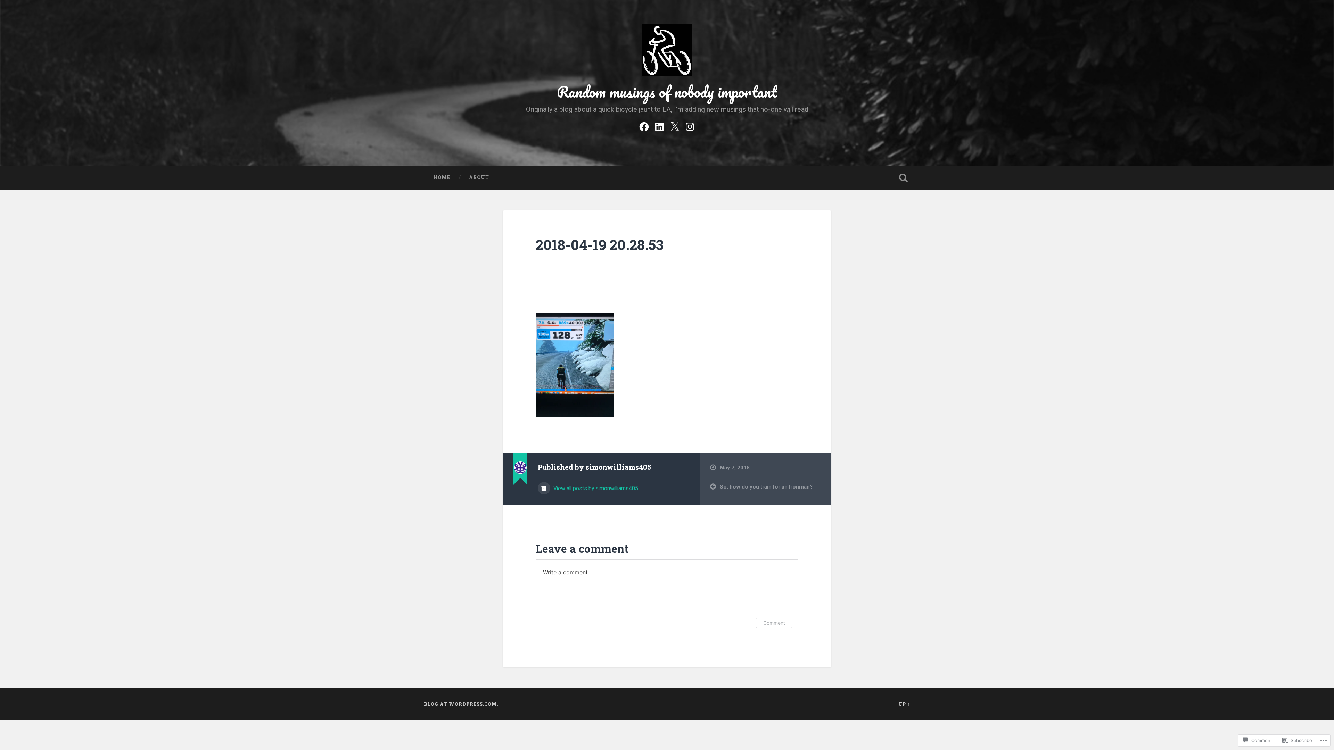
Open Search (903, 178)
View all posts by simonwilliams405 (595, 488)
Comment (774, 623)
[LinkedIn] (659, 125)
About (479, 177)
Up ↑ (904, 704)
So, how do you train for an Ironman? (766, 487)
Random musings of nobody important (667, 91)
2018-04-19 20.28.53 (600, 244)
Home (441, 177)
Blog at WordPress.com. (461, 704)
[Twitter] (674, 125)
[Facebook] (644, 125)
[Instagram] (689, 125)
